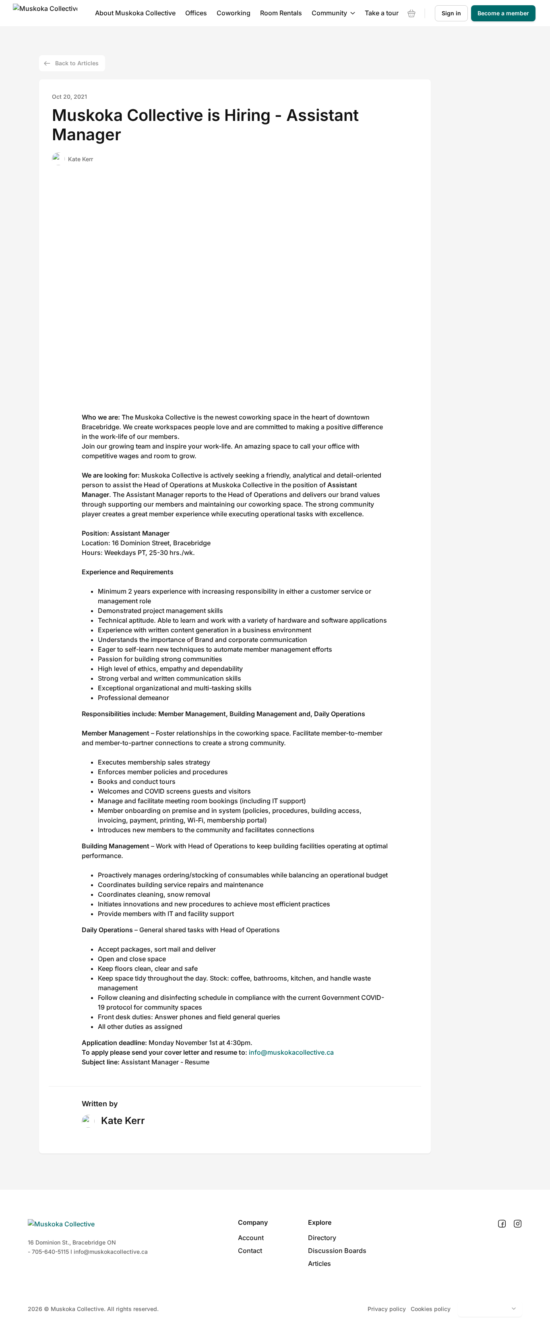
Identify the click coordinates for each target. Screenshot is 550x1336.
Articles (319, 1263)
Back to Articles (77, 63)
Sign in (451, 13)
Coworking (233, 13)
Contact (250, 1251)
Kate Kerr (80, 159)
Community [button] (329, 13)
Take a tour (382, 13)
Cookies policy (431, 1308)
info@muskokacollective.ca (291, 1052)
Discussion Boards (337, 1251)
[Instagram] (517, 1224)
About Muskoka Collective (135, 13)
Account (251, 1238)
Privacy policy (387, 1308)
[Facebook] (502, 1224)
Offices (196, 13)
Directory (322, 1238)
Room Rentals (281, 13)
